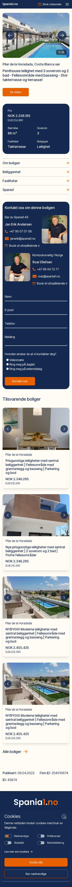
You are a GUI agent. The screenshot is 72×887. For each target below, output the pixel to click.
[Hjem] (10, 4)
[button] (10, 35)
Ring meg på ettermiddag (25, 369)
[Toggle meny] (67, 4)
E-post (9, 310)
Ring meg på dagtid (22, 364)
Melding (10, 337)
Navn (8, 296)
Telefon (10, 323)
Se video (15, 92)
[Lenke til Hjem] (36, 803)
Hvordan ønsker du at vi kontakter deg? (30, 354)
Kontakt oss (20, 381)
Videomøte (16, 360)
